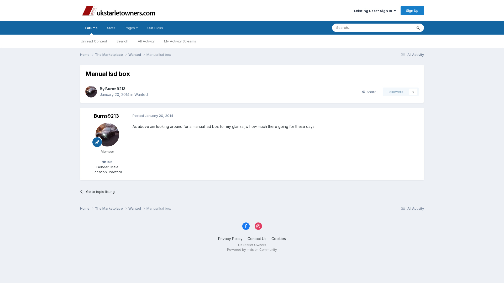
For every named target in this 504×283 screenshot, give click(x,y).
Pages (130, 28)
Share (370, 92)
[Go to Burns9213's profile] (91, 91)
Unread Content (94, 41)
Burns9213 (115, 88)
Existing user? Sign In (374, 11)
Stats (111, 28)
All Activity (146, 41)
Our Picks (155, 28)
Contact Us (257, 238)
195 (109, 162)
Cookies (278, 238)
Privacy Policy (230, 238)
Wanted (141, 94)
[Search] (418, 28)
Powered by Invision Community (252, 250)
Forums (91, 28)
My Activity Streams (180, 41)
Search (122, 41)
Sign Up (412, 10)
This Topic (397, 28)
